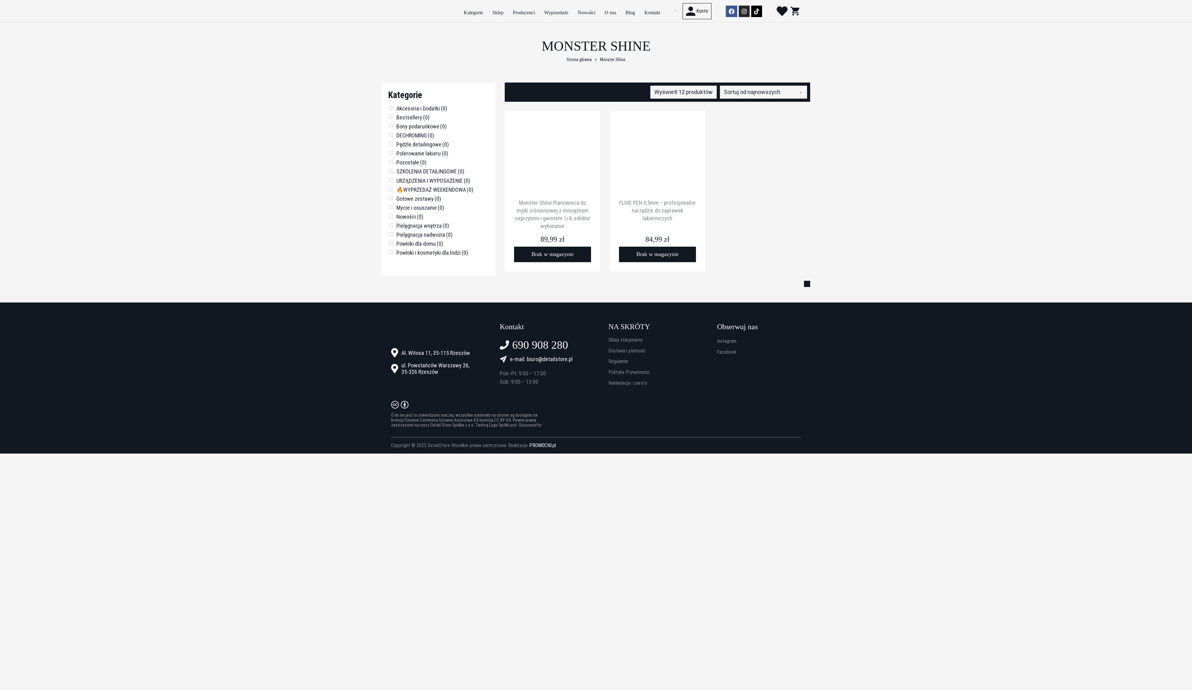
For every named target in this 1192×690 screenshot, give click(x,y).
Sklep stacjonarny (625, 340)
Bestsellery (413, 117)
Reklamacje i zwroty (627, 383)
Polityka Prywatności (629, 372)
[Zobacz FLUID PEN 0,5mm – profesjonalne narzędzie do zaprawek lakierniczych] (657, 158)
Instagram (726, 341)
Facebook (726, 352)
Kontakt (652, 12)
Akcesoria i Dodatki (421, 108)
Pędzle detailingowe (422, 144)
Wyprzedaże (556, 12)
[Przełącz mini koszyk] (795, 11)
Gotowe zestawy (418, 198)
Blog (630, 12)
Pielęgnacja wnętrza (422, 225)
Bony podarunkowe (421, 126)
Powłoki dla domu (419, 243)
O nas (610, 12)
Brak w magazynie (552, 254)
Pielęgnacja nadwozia (424, 234)
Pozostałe (411, 162)
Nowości (586, 12)
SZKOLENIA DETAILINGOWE (430, 171)
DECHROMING (415, 135)
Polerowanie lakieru (422, 153)
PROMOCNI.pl (542, 445)
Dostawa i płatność (627, 351)
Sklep (497, 12)
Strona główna (579, 59)
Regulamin (618, 361)
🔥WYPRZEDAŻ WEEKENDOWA (434, 189)
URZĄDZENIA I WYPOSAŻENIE (433, 180)
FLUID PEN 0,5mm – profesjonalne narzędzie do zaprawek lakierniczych (657, 210)
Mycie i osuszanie (420, 207)
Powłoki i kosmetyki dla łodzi (432, 252)
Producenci (524, 12)
